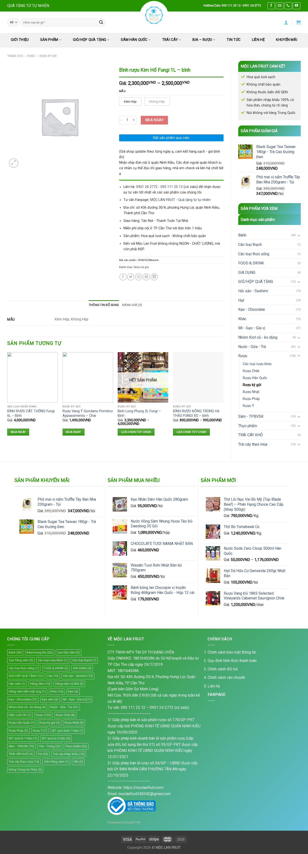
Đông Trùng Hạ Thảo (25, 769)
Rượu (31, 56)
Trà (43, 754)
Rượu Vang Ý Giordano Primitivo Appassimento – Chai (88, 413)
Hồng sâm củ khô (69, 684)
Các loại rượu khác (257, 364)
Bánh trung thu (39, 652)
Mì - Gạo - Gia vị (251, 328)
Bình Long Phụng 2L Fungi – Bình (139, 413)
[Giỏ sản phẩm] (298, 22)
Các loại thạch (250, 244)
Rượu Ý (248, 406)
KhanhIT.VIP (133, 822)
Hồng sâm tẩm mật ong (27, 691)
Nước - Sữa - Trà (252, 346)
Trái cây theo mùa (252, 444)
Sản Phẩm (49, 40)
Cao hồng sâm (21, 660)
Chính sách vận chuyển (226, 677)
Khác (242, 319)
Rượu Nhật (251, 392)
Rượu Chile (251, 371)
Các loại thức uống (253, 254)
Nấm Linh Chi (20, 715)
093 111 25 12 (171, 187)
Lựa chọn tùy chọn (136, 432)
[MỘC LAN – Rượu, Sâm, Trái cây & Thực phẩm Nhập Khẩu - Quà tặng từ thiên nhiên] (154, 15)
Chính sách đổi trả (223, 669)
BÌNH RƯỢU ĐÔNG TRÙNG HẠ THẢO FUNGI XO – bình (196, 413)
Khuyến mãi (286, 40)
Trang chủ (15, 56)
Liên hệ (214, 686)
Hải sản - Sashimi (253, 291)
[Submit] (101, 22)
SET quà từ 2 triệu (56, 738)
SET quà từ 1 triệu (23, 738)
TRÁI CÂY (170, 40)
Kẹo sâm (50, 699)
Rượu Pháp (251, 399)
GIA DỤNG (246, 272)
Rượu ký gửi (48, 56)
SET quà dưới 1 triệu (67, 730)
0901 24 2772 (146, 187)
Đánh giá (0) (132, 305)
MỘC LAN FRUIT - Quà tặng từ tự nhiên (180, 200)
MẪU (122, 91)
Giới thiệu (20, 40)
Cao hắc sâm (68, 652)
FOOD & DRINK (251, 263)
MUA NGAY (154, 120)
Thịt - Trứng (50, 746)
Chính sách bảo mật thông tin (232, 652)
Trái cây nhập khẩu (68, 754)
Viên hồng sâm (56, 761)
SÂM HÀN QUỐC (134, 40)
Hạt (241, 300)
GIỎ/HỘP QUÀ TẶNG (89, 40)
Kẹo (73, 691)
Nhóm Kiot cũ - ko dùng (257, 337)
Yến (78, 761)
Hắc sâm (17, 684)
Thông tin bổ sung (104, 305)
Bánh (242, 235)
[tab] (104, 305)
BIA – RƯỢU (202, 40)
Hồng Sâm (40, 684)
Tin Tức (233, 40)
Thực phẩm (247, 426)
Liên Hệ (258, 40)
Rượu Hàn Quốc (255, 378)
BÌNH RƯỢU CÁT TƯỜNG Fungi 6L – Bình (31, 413)
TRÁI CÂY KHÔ (250, 435)
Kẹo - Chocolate (251, 309)
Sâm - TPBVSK (250, 416)
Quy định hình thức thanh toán (232, 660)
